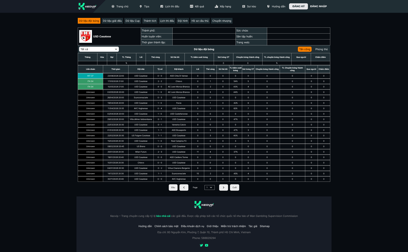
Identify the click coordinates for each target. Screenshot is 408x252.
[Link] (87, 6)
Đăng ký (298, 6)
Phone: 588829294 (204, 238)
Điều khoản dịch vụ (192, 226)
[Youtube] (206, 245)
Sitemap (265, 226)
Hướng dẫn (145, 226)
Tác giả (252, 226)
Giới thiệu (212, 226)
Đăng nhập (318, 6)
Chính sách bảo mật (166, 226)
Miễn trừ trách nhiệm (233, 226)
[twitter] (201, 245)
